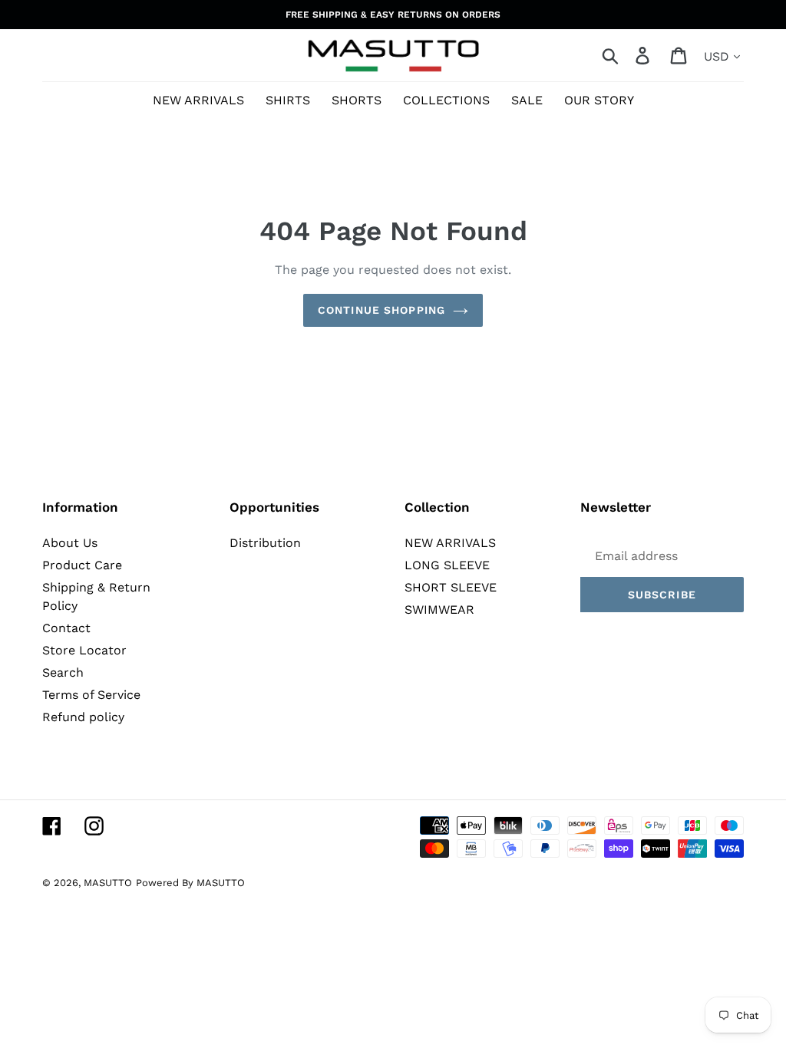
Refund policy (83, 717)
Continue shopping (381, 310)
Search (63, 672)
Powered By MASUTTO (190, 882)
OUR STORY (599, 100)
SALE (527, 100)
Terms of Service (91, 694)
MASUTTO (108, 882)
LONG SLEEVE (447, 565)
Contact (66, 628)
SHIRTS (288, 100)
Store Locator (84, 650)
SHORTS (356, 100)
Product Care (82, 565)
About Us (69, 543)
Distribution (265, 543)
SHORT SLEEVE (451, 587)
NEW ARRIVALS (198, 100)
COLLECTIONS (446, 100)
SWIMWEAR (439, 609)
